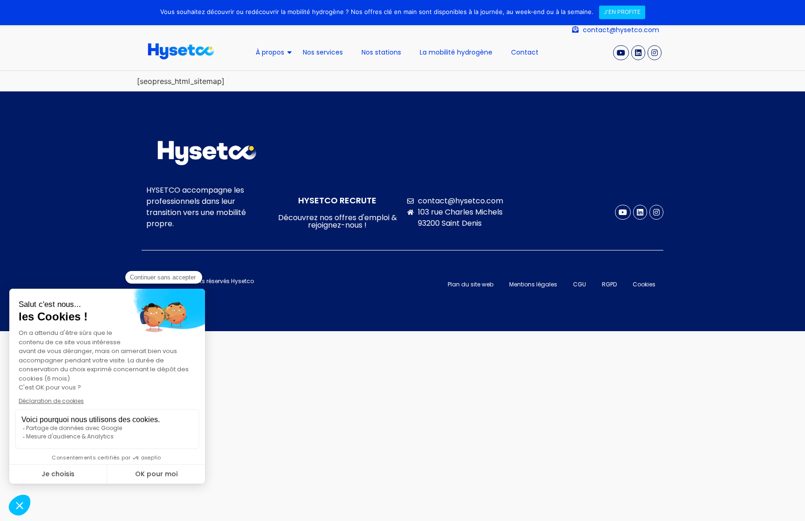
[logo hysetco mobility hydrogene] (181, 51)
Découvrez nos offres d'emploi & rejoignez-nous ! (337, 221)
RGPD (609, 284)
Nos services (323, 52)
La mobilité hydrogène (456, 52)
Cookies (644, 284)
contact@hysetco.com (621, 30)
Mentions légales (533, 284)
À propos (270, 52)
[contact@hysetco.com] (575, 30)
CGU (579, 284)
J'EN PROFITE (622, 11)
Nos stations (381, 52)
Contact (525, 52)
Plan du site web (470, 284)
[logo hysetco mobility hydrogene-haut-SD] (207, 153)
